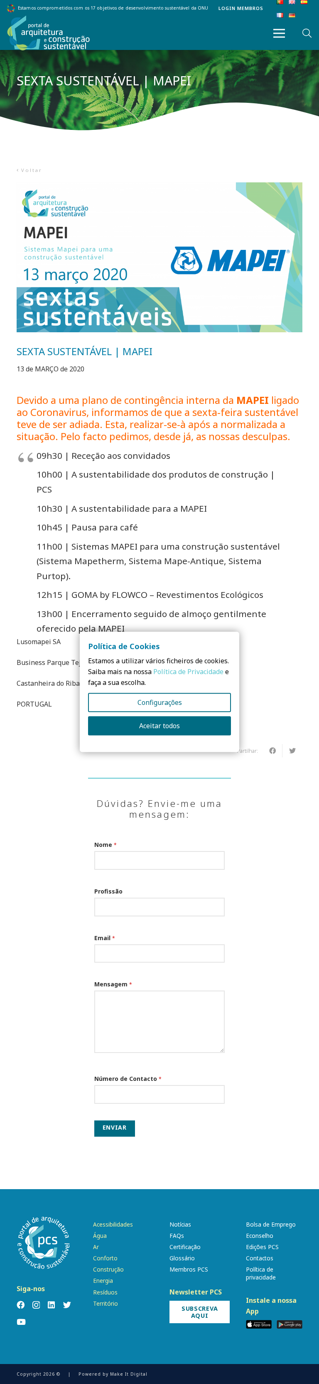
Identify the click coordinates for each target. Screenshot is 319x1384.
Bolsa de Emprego (271, 1224)
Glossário (182, 1258)
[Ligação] (49, 33)
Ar (96, 1247)
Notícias (180, 1224)
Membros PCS (188, 1269)
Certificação (185, 1247)
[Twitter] (67, 1305)
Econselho (259, 1236)
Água (100, 1236)
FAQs (176, 1236)
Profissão (108, 891)
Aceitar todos (159, 726)
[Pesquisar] (307, 33)
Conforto (105, 1258)
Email (104, 938)
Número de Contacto (128, 1079)
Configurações (159, 702)
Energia (103, 1280)
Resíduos (105, 1292)
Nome (105, 845)
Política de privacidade (261, 1273)
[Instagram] (36, 1305)
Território (105, 1303)
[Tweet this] (292, 750)
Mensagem (113, 984)
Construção (108, 1269)
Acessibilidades (113, 1224)
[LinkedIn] (51, 1305)
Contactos (259, 1258)
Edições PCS (262, 1247)
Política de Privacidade (188, 672)
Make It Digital (128, 1374)
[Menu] (279, 33)
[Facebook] (21, 1305)
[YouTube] (21, 1322)
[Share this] (272, 750)
